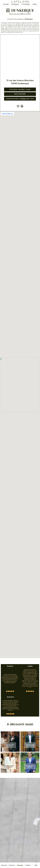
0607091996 (20, 94)
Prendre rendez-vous (20, 89)
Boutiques (15, 4)
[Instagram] (18, 106)
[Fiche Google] (22, 106)
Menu (35, 4)
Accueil (6, 4)
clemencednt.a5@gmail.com (20, 98)
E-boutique (26, 4)
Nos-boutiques (18, 19)
